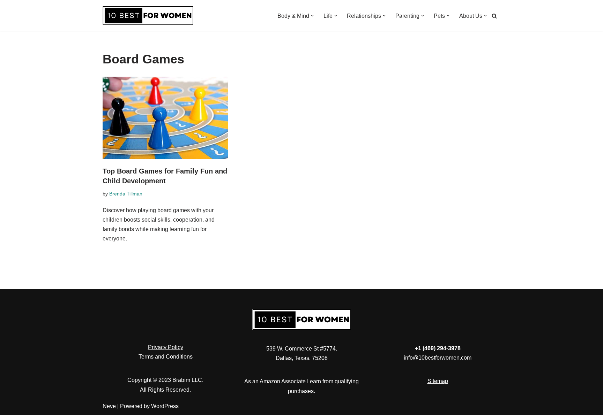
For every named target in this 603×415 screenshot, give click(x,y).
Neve (109, 406)
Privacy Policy (165, 347)
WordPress (165, 406)
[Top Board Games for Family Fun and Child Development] (165, 118)
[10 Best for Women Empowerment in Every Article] (148, 15)
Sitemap (437, 381)
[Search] (494, 15)
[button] (312, 15)
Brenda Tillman (125, 194)
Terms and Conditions (166, 357)
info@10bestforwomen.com (437, 358)
